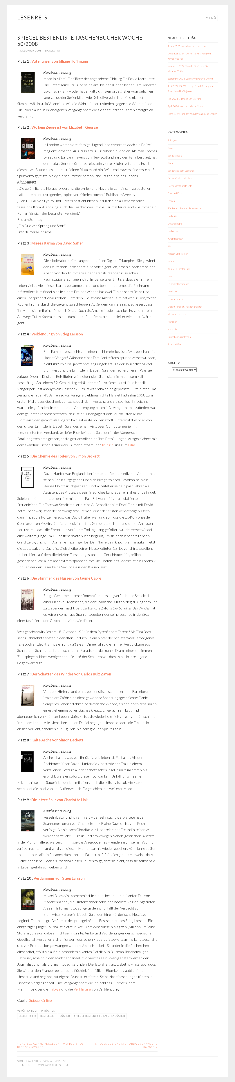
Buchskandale (175, 155)
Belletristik (27, 1015)
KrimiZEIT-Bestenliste (179, 268)
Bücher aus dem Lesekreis (181, 170)
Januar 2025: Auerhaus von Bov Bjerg (187, 46)
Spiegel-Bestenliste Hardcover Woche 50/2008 (126, 1045)
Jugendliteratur (175, 238)
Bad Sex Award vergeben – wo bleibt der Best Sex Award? (51, 1045)
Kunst (171, 276)
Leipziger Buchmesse (178, 283)
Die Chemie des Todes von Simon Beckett (65, 456)
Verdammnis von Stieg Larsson (59, 878)
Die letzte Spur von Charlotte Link (59, 800)
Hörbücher (173, 231)
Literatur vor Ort (176, 299)
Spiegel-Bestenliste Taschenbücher (99, 1015)
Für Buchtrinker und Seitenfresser (185, 208)
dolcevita (52, 50)
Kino (170, 246)
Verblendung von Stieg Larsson (57, 334)
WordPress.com (56, 1065)
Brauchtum (173, 148)
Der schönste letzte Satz (180, 185)
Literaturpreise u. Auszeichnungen (185, 306)
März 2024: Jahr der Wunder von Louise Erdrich (192, 113)
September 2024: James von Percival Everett (190, 78)
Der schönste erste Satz (180, 178)
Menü (211, 17)
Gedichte (172, 215)
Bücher (49, 1010)
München (172, 321)
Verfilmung (82, 989)
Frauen (171, 200)
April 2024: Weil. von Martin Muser (186, 106)
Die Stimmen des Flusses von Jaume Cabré (66, 578)
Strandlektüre (174, 344)
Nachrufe (172, 329)
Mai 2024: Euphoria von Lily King (184, 98)
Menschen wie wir (177, 314)
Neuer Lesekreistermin (179, 336)
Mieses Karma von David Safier (57, 243)
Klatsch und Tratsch (178, 253)
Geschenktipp (175, 223)
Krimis (171, 261)
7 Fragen (172, 140)
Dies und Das (175, 193)
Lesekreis (32, 17)
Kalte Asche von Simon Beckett (57, 740)
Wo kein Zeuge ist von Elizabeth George (64, 127)
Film (131, 445)
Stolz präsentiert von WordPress (41, 1061)
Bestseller (47, 1015)
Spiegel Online (40, 1000)
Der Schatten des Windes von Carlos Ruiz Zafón (71, 674)
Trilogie (107, 445)
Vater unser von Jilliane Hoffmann (59, 61)
